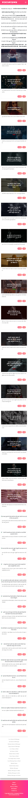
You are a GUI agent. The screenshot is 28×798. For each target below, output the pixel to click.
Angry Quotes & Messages (14, 746)
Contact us (14, 790)
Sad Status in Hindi (14, 751)
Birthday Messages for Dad (14, 773)
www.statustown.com (14, 794)
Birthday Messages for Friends (14, 775)
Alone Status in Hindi (14, 756)
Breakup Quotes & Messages (14, 744)
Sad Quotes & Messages (14, 741)
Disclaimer (14, 788)
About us (14, 784)
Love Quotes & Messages (14, 739)
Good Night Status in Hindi (14, 758)
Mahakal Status (14, 763)
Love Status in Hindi (14, 748)
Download (19, 70)
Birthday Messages (14, 768)
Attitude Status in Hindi (14, 753)
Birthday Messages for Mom (14, 770)
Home (14, 782)
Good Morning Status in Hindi (14, 760)
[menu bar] (25, 2)
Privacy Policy (14, 786)
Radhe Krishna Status (14, 765)
